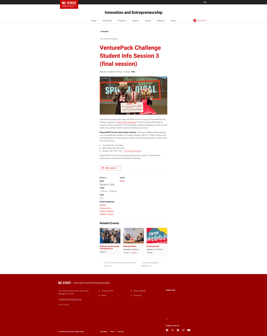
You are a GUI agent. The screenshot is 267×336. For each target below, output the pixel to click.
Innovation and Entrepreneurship (133, 12)
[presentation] (110, 235)
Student (110, 214)
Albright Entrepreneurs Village (105, 208)
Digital (122, 181)
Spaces (136, 21)
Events (148, 21)
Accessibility (103, 331)
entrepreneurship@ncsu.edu (70, 299)
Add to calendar (110, 168)
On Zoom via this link (132, 151)
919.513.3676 (63, 305)
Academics (107, 21)
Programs (122, 21)
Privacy (112, 331)
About (93, 21)
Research (161, 21)
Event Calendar (140, 291)
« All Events (104, 31)
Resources (121, 331)
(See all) (135, 252)
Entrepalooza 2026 (153, 246)
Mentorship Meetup (129, 246)
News (173, 21)
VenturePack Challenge (126, 122)
